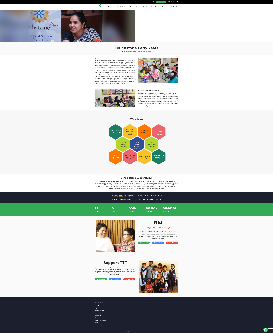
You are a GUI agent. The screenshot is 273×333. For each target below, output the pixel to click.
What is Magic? (143, 242)
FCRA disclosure (165, 6)
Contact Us (174, 6)
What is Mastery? (172, 242)
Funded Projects (134, 6)
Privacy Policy (98, 325)
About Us (115, 6)
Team (96, 308)
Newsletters (98, 315)
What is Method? (158, 242)
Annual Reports (99, 313)
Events (157, 6)
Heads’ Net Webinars (100, 320)
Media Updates (124, 6)
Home (109, 6)
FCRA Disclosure (129, 279)
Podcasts (97, 317)
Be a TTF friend (115, 279)
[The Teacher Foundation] (100, 6)
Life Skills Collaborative (147, 6)
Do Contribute (101, 279)
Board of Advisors (99, 310)
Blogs (96, 322)
